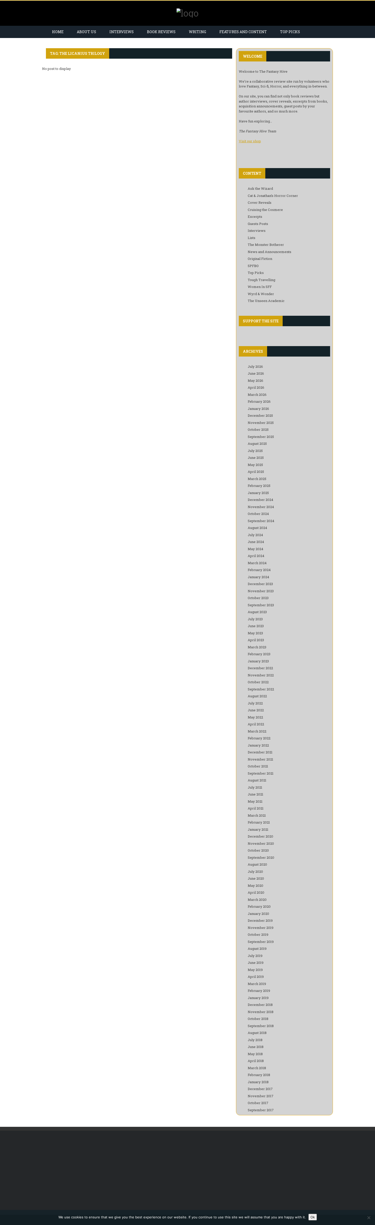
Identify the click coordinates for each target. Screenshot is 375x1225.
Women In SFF (260, 286)
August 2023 (257, 612)
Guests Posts (258, 223)
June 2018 (256, 1046)
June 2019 (256, 962)
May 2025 (255, 464)
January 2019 (258, 997)
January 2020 (258, 913)
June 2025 (256, 457)
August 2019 (257, 948)
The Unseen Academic (266, 300)
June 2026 (256, 373)
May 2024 (255, 549)
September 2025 (261, 436)
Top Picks (290, 31)
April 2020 (256, 892)
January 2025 (258, 492)
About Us (86, 31)
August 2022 (257, 696)
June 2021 (255, 794)
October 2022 (258, 682)
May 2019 (255, 969)
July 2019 (255, 955)
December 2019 (260, 920)
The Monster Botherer (266, 244)
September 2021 (260, 773)
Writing (197, 31)
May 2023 (255, 633)
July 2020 (255, 871)
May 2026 (255, 380)
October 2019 (258, 934)
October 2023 (258, 598)
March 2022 (257, 731)
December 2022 (260, 668)
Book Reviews (161, 31)
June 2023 (256, 626)
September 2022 (261, 689)
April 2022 (256, 724)
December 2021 (260, 752)
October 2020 (258, 850)
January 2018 (258, 1082)
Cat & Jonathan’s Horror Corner (273, 195)
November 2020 (261, 843)
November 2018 (260, 1011)
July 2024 (255, 535)
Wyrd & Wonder (261, 294)
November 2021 (260, 759)
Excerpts (255, 216)
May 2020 (255, 885)
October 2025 (258, 429)
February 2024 (259, 569)
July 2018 (255, 1040)
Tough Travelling (261, 279)
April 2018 (256, 1060)
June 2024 (256, 541)
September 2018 (261, 1026)
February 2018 (259, 1074)
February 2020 (259, 906)
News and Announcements (269, 251)
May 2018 (255, 1054)
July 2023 (255, 619)
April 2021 (256, 808)
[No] (368, 1217)
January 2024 (258, 577)
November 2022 (261, 675)
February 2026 (259, 401)
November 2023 (261, 591)
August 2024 (257, 527)
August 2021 (257, 780)
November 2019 (260, 927)
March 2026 (257, 394)
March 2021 (257, 815)
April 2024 (256, 555)
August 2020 (257, 864)
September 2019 (261, 941)
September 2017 (261, 1110)
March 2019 (257, 983)
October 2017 (258, 1103)
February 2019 (259, 990)
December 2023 (260, 584)
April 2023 (256, 640)
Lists (251, 237)
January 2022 (258, 745)
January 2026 (258, 408)
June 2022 (256, 710)
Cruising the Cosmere (265, 209)
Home (58, 31)
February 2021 (259, 822)
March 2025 (257, 478)
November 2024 (261, 506)
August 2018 (257, 1032)
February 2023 (259, 654)
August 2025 (257, 443)
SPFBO (253, 265)
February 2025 (259, 485)
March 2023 (257, 647)
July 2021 (255, 787)
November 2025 (261, 422)
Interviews (121, 31)
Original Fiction (260, 258)
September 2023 (261, 605)
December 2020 (260, 836)
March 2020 (257, 899)
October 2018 (258, 1018)
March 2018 (257, 1068)
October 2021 (258, 766)
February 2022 (259, 738)
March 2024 (257, 563)
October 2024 (258, 513)
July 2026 (255, 366)
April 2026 (256, 387)
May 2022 (255, 717)
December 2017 (260, 1089)
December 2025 (260, 415)
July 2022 (255, 703)
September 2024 (261, 521)
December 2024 (260, 499)
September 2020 (261, 857)
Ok (312, 1217)
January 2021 (258, 829)
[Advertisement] (88, 1173)
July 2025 (255, 450)
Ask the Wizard (260, 188)
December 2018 (260, 1004)
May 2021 (255, 801)
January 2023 (258, 661)
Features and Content (243, 31)
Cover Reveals (259, 202)
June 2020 (256, 878)
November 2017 (260, 1096)
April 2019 (256, 976)
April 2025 (256, 471)
